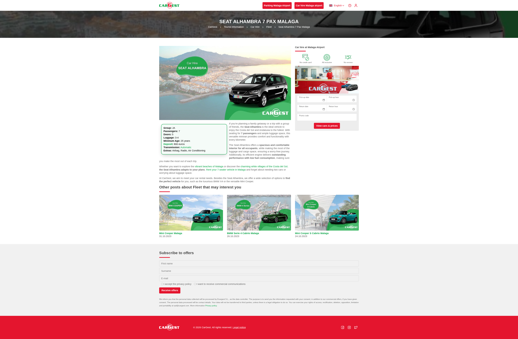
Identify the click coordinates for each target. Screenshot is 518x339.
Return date (303, 106)
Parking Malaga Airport (277, 5)
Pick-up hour (334, 97)
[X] (355, 327)
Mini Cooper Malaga (170, 233)
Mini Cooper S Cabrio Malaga (312, 233)
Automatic (185, 147)
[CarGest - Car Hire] (169, 9)
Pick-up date (304, 97)
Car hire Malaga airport (309, 5)
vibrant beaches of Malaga (209, 166)
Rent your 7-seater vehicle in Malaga (226, 169)
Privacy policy (211, 306)
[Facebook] (343, 327)
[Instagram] (350, 327)
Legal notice (239, 327)
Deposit (167, 144)
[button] (191, 217)
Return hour (333, 106)
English (338, 5)
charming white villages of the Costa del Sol (264, 166)
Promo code (304, 116)
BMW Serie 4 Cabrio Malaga (243, 233)
